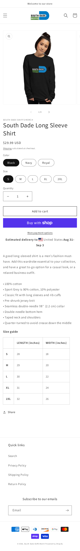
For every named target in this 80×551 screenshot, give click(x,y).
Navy (28, 163)
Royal (46, 163)
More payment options (40, 232)
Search (12, 456)
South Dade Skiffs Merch (34, 544)
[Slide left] (30, 112)
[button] (5, 15)
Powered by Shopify (54, 544)
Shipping (7, 148)
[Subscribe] (67, 510)
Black (11, 163)
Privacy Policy (17, 465)
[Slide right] (49, 112)
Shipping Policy (18, 475)
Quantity (8, 188)
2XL (60, 179)
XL (45, 179)
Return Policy (17, 484)
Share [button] (11, 412)
